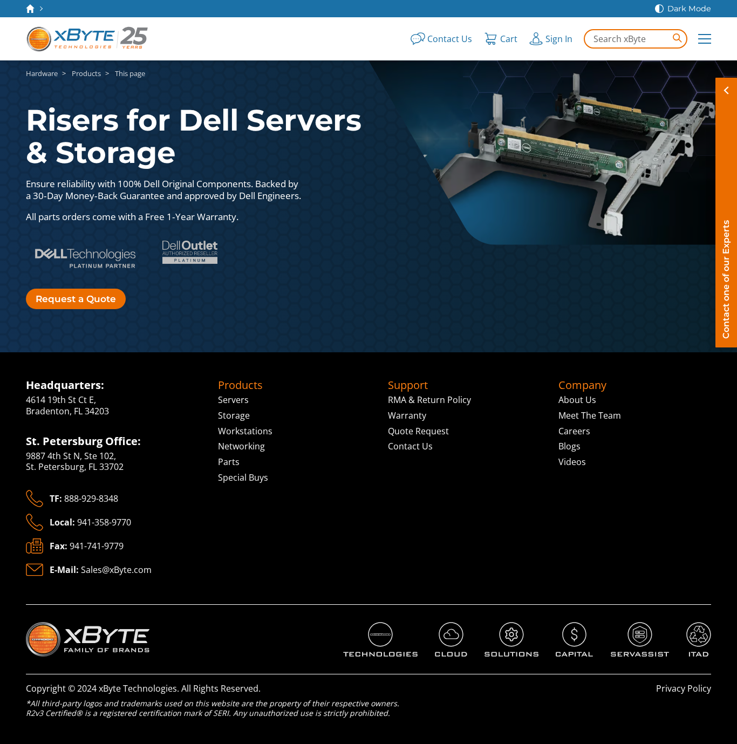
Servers (233, 400)
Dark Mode (689, 8)
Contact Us (410, 446)
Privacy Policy (683, 688)
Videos (572, 462)
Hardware (42, 73)
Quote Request (418, 431)
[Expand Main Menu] (704, 38)
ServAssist (631, 627)
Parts (229, 462)
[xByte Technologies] (88, 39)
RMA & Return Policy (429, 400)
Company (582, 385)
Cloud (447, 627)
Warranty (407, 415)
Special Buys (243, 477)
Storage (234, 415)
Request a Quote (76, 298)
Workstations (245, 431)
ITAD (695, 627)
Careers (574, 431)
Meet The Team (589, 415)
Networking (241, 446)
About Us (577, 400)
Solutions (503, 627)
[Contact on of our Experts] (726, 212)
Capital (570, 627)
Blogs (569, 446)
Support (408, 385)
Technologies (370, 627)
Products (86, 73)
